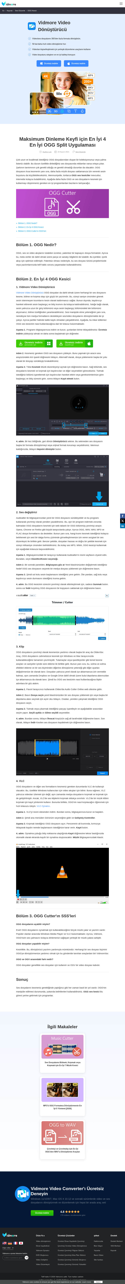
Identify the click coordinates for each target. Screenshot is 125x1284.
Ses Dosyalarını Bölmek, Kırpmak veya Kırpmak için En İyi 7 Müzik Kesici (62, 1063)
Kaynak (10, 11)
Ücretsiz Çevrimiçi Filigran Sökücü (71, 1250)
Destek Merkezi (117, 1241)
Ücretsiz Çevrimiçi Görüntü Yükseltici (72, 1264)
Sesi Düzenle (20, 11)
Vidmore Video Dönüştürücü (54, 26)
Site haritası (98, 1260)
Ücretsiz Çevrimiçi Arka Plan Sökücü (72, 1255)
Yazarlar (97, 1250)
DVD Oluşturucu (42, 1255)
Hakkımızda (98, 1241)
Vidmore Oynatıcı (42, 1250)
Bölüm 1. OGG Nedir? (27, 223)
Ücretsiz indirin (51, 63)
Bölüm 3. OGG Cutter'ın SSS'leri (32, 231)
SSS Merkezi (115, 1246)
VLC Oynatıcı (43, 806)
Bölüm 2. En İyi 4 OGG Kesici (31, 227)
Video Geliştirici (42, 1260)
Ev (3, 11)
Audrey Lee (47, 152)
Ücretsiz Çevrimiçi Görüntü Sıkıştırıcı (72, 1260)
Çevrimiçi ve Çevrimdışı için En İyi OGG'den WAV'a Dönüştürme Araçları (62, 1150)
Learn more (86, 1282)
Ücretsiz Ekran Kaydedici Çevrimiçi (71, 1241)
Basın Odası (98, 1255)
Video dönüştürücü (43, 1241)
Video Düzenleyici (43, 1264)
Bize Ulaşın (98, 1246)
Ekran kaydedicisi (42, 1246)
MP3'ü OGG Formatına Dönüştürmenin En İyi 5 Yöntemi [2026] (62, 1107)
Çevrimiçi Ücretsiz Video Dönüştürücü (72, 1246)
